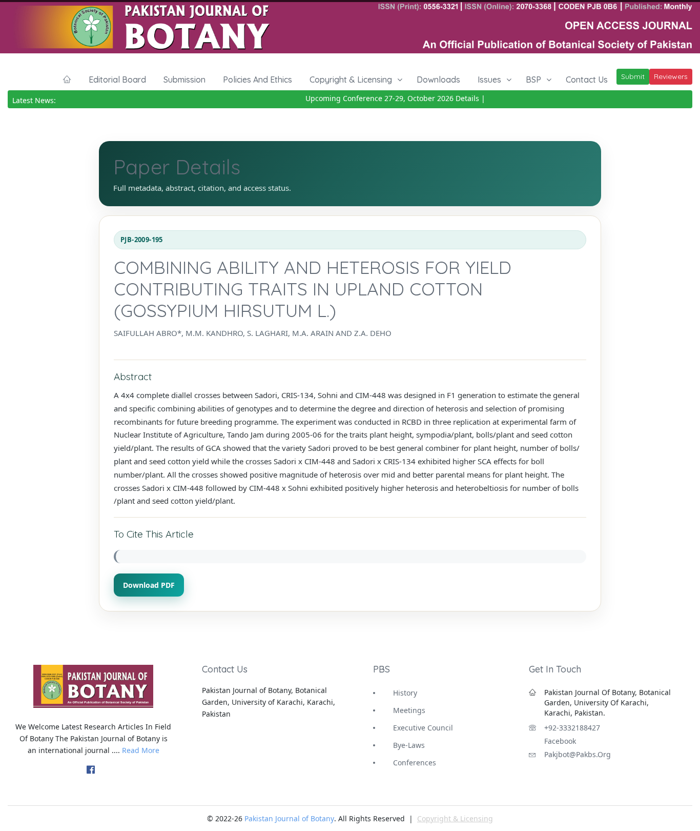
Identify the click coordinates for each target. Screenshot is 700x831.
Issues (489, 79)
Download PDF (149, 585)
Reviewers (671, 76)
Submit (633, 76)
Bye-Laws (409, 745)
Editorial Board (117, 79)
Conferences (414, 762)
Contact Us (587, 79)
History (405, 693)
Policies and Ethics (257, 79)
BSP (533, 79)
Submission (184, 79)
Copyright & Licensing (351, 79)
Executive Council (423, 728)
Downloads (438, 79)
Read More (140, 750)
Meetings (409, 710)
